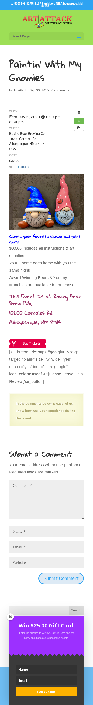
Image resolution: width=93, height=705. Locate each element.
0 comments (60, 90)
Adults (25, 167)
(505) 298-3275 (23, 3)
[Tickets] (79, 121)
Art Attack (20, 90)
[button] (79, 127)
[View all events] (79, 112)
